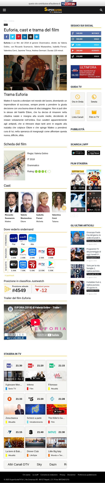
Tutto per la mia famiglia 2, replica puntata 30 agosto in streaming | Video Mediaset (94, 268)
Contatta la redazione (49, 475)
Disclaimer (71, 475)
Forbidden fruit (93, 291)
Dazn (52, 464)
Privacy (62, 475)
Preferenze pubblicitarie (87, 475)
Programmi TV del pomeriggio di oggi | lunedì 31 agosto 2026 (94, 252)
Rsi (66, 464)
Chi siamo (26, 475)
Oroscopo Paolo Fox (94, 241)
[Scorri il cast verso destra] (64, 208)
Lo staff (35, 475)
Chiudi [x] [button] (74, 133)
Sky (39, 464)
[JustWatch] (9, 275)
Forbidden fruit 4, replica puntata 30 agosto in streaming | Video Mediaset (94, 285)
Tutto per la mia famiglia (94, 274)
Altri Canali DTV (18, 464)
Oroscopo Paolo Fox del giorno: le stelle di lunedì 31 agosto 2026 (94, 235)
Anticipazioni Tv (93, 257)
